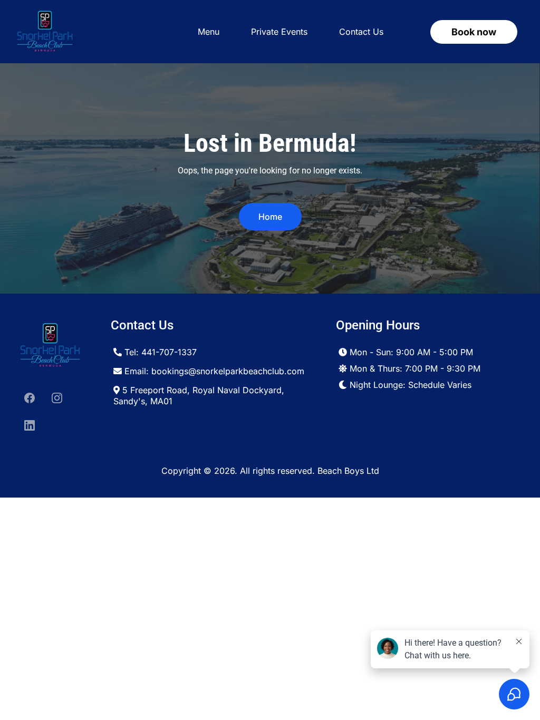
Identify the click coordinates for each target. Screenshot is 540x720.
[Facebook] (29, 398)
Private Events (279, 31)
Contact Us (361, 31)
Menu (208, 31)
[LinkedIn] (29, 425)
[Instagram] (57, 398)
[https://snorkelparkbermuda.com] (45, 31)
